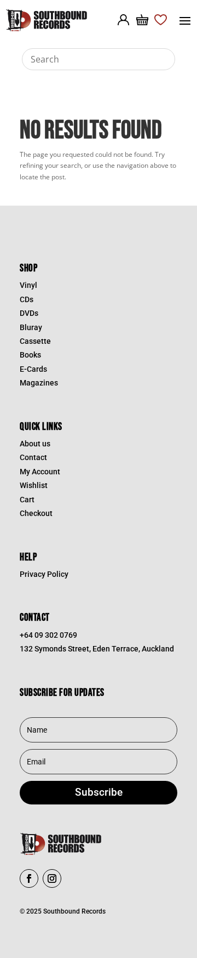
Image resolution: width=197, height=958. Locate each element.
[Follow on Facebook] (29, 878)
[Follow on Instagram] (52, 878)
